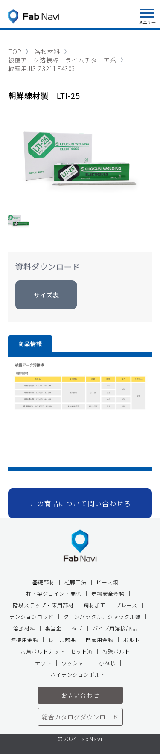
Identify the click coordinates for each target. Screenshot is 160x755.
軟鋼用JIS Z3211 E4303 (41, 68)
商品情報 (30, 343)
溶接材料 (47, 51)
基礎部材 (43, 582)
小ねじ (107, 662)
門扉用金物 (99, 639)
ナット (43, 662)
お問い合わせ (80, 695)
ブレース (126, 605)
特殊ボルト (116, 651)
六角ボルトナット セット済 (56, 651)
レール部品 (62, 639)
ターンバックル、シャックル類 (102, 616)
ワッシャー (75, 662)
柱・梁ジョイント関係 (53, 593)
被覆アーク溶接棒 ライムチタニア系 (62, 60)
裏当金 (53, 628)
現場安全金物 (108, 593)
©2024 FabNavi (80, 739)
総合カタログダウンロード (80, 717)
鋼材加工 (95, 605)
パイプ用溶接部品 (115, 628)
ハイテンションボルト (78, 674)
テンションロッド (31, 616)
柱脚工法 (75, 582)
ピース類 (107, 582)
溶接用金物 (24, 639)
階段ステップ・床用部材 (43, 605)
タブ (77, 628)
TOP (15, 51)
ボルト (131, 639)
